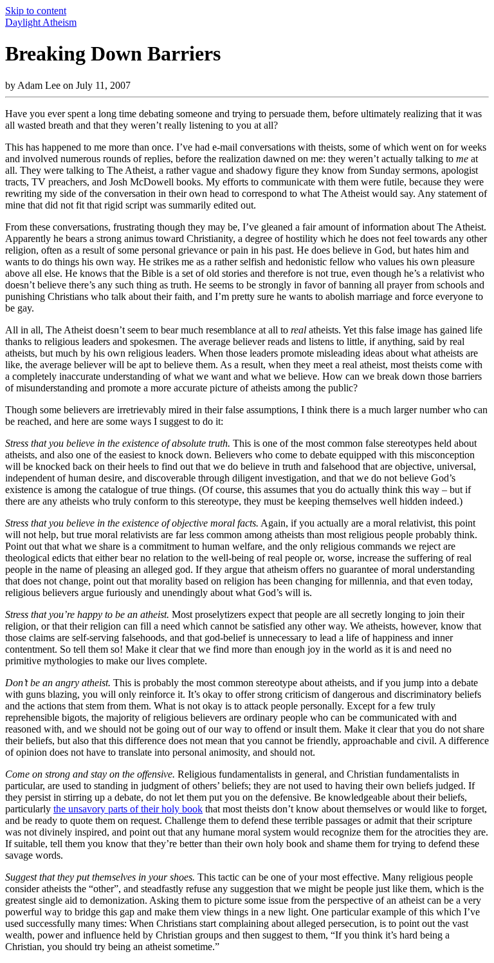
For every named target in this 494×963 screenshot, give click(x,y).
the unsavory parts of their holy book (128, 808)
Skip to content (35, 10)
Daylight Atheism (41, 22)
